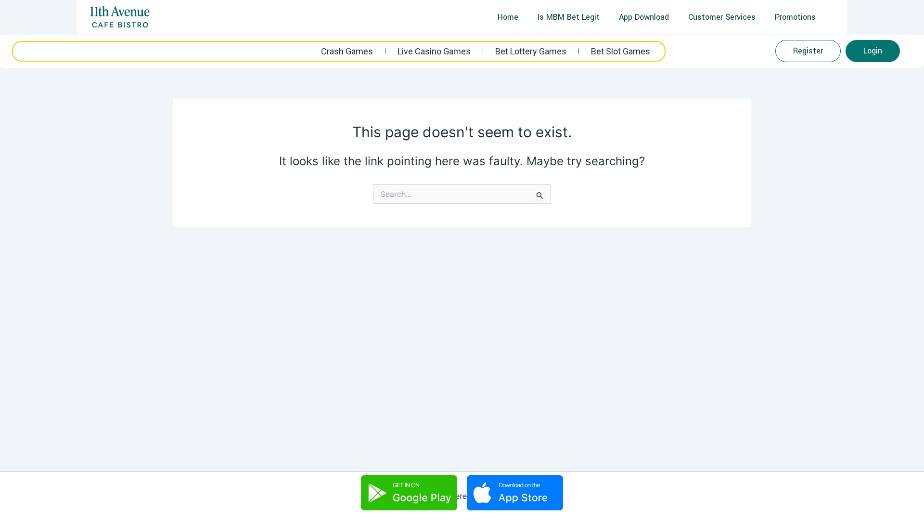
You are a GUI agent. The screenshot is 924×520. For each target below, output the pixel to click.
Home (508, 17)
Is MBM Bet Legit (569, 17)
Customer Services (722, 17)
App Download (644, 17)
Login (872, 50)
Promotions (795, 17)
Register (808, 50)
